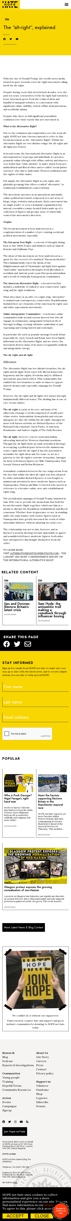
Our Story (42, 1057)
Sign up (7, 1110)
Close (42, 1215)
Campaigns (9, 1106)
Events (6, 1102)
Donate (41, 1106)
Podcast (7, 1061)
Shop (39, 1094)
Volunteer (42, 1085)
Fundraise (42, 1089)
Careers (41, 1061)
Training (7, 1081)
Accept (15, 1215)
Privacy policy (44, 1073)
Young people (11, 1077)
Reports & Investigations (18, 1065)
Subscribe (42, 1102)
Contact (41, 1069)
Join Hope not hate (14, 1131)
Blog (5, 1057)
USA (7, 19)
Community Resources (16, 1089)
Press (39, 1065)
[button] (66, 4)
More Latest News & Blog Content (23, 927)
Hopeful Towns (11, 1085)
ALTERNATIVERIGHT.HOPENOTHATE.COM (34, 553)
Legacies (41, 1098)
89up (15, 1182)
